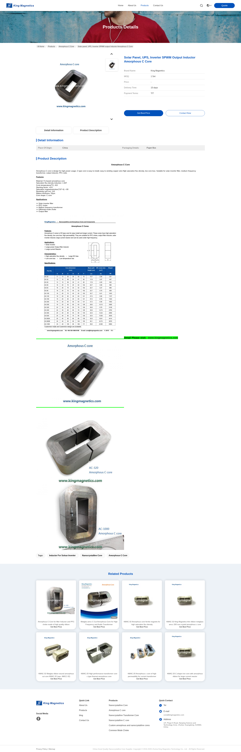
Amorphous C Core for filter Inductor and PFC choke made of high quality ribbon (56, 623)
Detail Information (53, 130)
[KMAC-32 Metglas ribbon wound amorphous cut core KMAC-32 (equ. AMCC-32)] (56, 652)
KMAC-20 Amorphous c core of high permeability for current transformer (142, 675)
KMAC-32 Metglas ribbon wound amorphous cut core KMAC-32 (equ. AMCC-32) (56, 675)
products (145, 5)
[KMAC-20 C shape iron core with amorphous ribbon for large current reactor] (184, 652)
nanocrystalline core (92, 555)
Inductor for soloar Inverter (62, 555)
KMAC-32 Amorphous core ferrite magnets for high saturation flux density (142, 623)
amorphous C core (118, 555)
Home (120, 5)
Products (51, 46)
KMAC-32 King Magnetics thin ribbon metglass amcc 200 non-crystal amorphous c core (184, 623)
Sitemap (52, 749)
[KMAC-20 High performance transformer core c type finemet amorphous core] (99, 652)
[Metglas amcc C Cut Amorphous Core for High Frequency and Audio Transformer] (99, 600)
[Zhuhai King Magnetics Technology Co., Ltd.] (20, 5)
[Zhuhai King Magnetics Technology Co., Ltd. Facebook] (38, 718)
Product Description (91, 130)
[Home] (50, 706)
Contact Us (84, 720)
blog (81, 715)
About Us (83, 705)
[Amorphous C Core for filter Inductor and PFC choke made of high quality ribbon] (56, 600)
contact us (158, 5)
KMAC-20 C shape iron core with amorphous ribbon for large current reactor (185, 675)
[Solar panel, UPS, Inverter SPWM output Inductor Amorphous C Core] (69, 85)
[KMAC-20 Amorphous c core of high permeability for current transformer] (142, 652)
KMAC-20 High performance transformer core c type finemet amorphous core (99, 675)
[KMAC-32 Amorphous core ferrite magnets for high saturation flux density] (142, 600)
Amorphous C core (66, 46)
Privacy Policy (41, 749)
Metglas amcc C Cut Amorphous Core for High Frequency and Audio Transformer (99, 623)
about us (132, 5)
